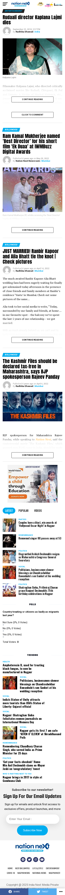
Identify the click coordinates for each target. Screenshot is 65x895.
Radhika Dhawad (24, 31)
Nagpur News (24, 873)
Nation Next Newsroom (28, 161)
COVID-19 (11, 873)
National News (39, 873)
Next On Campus (22, 868)
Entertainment (52, 868)
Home (10, 868)
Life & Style (37, 868)
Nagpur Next (54, 873)
